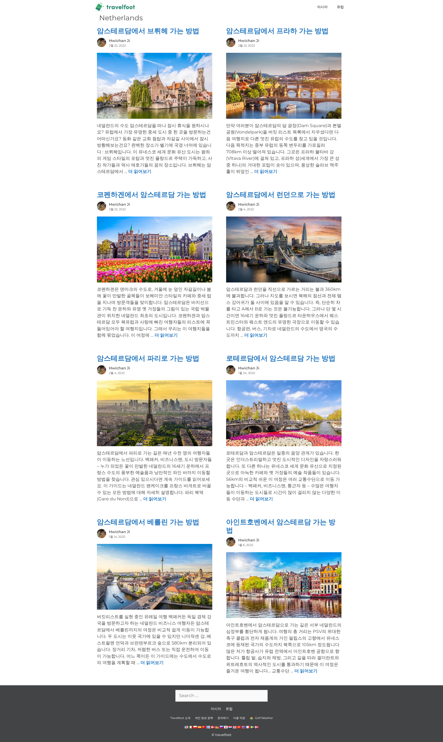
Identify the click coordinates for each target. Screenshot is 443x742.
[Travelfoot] (116, 7)
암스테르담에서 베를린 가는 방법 (148, 522)
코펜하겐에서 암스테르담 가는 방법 (151, 194)
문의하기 (223, 718)
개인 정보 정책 (204, 718)
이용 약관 (239, 718)
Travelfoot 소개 (180, 718)
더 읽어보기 (139, 171)
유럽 (340, 7)
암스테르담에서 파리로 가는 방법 (148, 358)
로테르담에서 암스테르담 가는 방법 (280, 358)
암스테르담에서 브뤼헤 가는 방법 (148, 31)
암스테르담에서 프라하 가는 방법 (277, 31)
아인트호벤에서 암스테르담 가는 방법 (280, 526)
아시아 (322, 7)
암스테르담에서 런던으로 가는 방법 (280, 194)
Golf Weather (263, 718)
